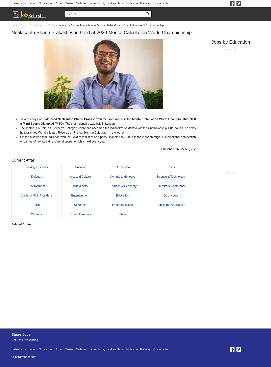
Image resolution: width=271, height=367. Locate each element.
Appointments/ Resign (171, 204)
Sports (170, 167)
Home (15, 25)
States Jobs (21, 334)
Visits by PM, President (36, 195)
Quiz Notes (170, 195)
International (122, 167)
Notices (81, 3)
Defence (36, 176)
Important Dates (122, 204)
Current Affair (53, 3)
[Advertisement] (104, 274)
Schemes (80, 204)
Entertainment (80, 195)
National (80, 167)
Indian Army (96, 3)
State (122, 214)
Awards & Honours (122, 176)
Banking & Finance (36, 167)
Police (36, 204)
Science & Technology (170, 176)
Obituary (36, 214)
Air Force (132, 3)
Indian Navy (115, 3)
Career (69, 3)
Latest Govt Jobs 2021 (27, 3)
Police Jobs (160, 3)
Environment (36, 186)
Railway (145, 3)
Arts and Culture (80, 176)
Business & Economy (123, 186)
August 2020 (45, 25)
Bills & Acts (80, 186)
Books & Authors (80, 214)
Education (122, 195)
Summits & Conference (171, 186)
